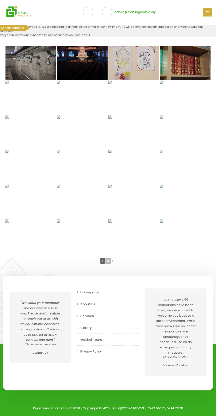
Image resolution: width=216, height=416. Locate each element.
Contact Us (40, 353)
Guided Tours (91, 339)
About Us (87, 304)
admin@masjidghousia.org (135, 12)
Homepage (89, 292)
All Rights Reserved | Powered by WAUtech (147, 408)
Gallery (85, 327)
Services (87, 316)
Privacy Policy (91, 351)
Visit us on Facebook (176, 365)
